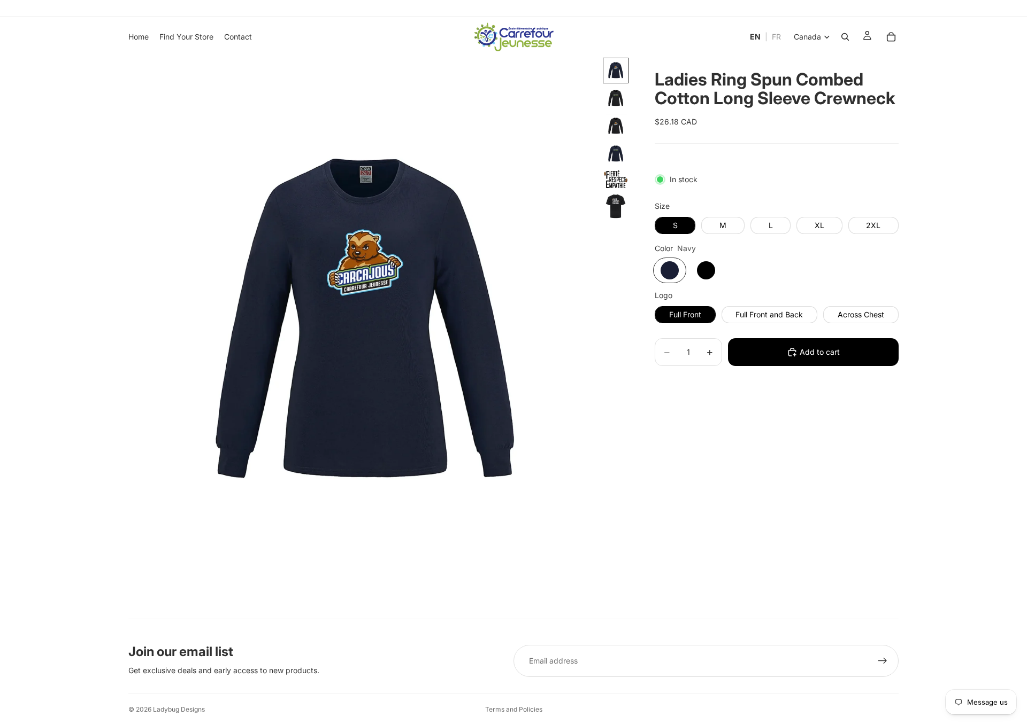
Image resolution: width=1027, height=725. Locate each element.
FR (776, 36)
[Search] (845, 37)
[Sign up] (882, 661)
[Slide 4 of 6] (615, 154)
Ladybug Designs (179, 709)
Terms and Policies (513, 709)
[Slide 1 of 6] (615, 70)
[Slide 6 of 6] (615, 206)
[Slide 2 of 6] (615, 98)
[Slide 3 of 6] (615, 126)
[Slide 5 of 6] (615, 179)
